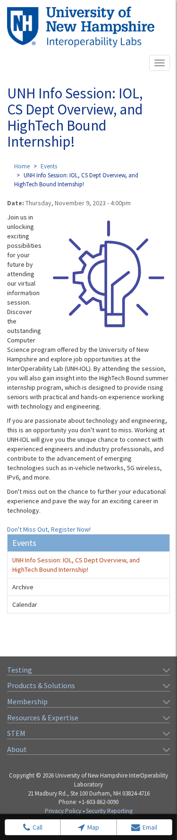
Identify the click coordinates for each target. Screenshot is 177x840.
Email (150, 827)
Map (93, 827)
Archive (23, 587)
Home (22, 166)
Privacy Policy (63, 811)
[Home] (80, 27)
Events (49, 166)
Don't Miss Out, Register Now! (49, 529)
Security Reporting (109, 811)
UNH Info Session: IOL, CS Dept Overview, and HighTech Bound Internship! (76, 565)
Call (37, 827)
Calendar (24, 604)
